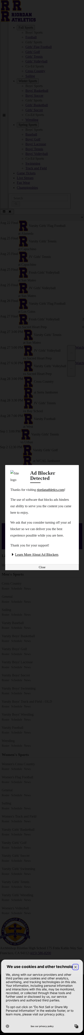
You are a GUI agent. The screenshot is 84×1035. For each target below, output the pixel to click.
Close (42, 567)
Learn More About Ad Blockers (36, 554)
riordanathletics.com (50, 490)
